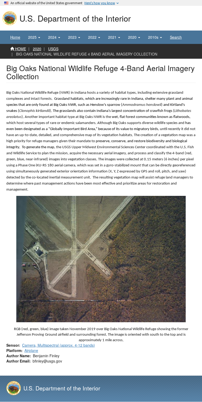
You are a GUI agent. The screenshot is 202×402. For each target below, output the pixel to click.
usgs (53, 48)
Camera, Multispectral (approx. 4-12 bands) (58, 345)
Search (176, 37)
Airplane (31, 350)
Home (15, 37)
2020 (37, 48)
